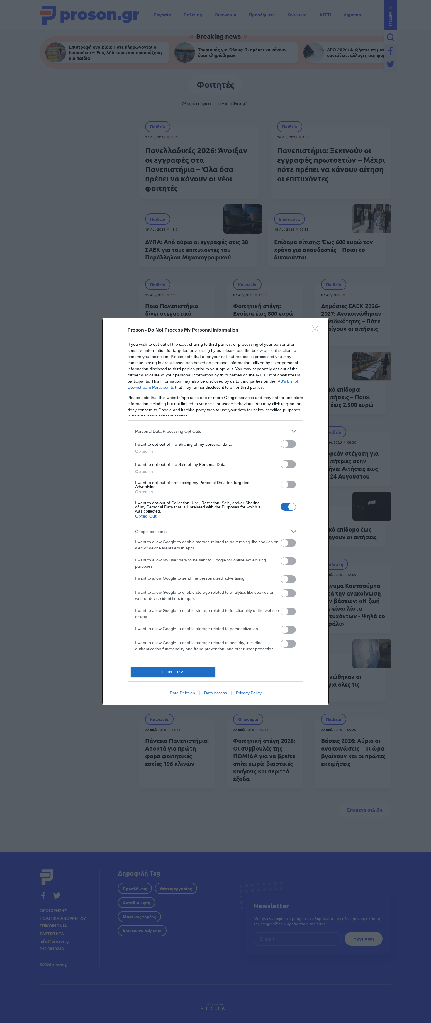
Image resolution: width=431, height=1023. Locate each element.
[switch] (288, 444)
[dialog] (215, 511)
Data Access (215, 693)
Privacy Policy (249, 693)
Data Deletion (182, 693)
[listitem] (215, 431)
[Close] (317, 330)
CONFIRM (173, 672)
